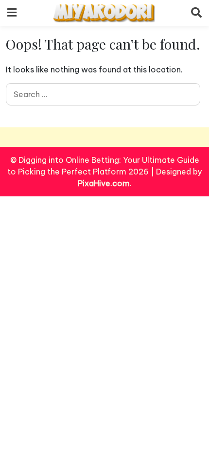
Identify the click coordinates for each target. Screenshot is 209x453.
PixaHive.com (104, 183)
